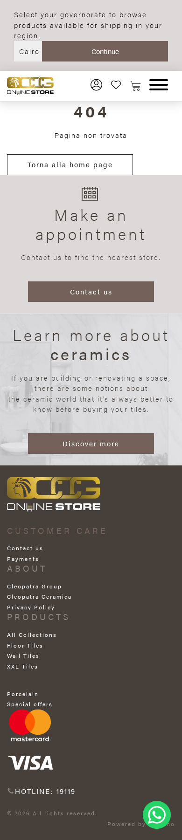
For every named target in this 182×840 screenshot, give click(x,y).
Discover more (91, 443)
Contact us (91, 291)
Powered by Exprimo (141, 824)
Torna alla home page (70, 164)
